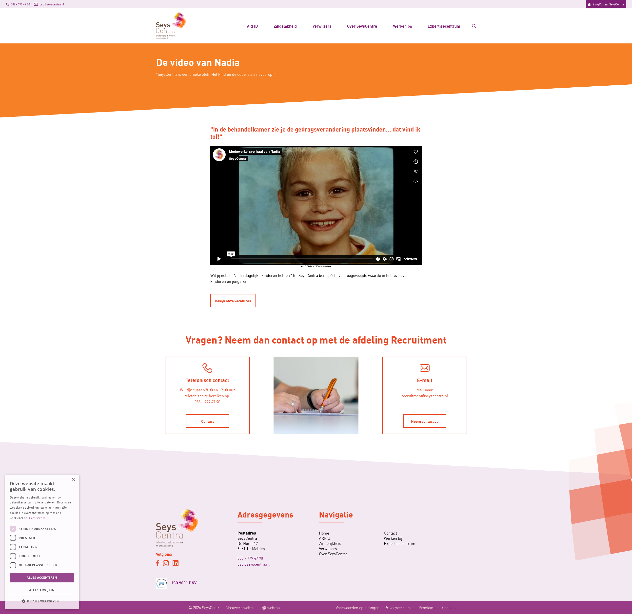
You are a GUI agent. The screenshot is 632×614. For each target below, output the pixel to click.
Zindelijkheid (285, 26)
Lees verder (37, 518)
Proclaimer (428, 607)
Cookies (448, 607)
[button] (42, 601)
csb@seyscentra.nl (253, 564)
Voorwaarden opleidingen (357, 607)
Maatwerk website (241, 607)
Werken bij (402, 26)
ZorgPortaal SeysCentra (608, 4)
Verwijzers (322, 26)
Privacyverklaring (399, 607)
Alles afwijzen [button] (42, 590)
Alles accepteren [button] (42, 578)
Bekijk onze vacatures (233, 300)
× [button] (73, 480)
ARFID (252, 26)
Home (324, 533)
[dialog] (42, 542)
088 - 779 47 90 (250, 558)
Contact (207, 421)
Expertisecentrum (444, 26)
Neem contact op (424, 421)
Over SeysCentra (362, 26)
